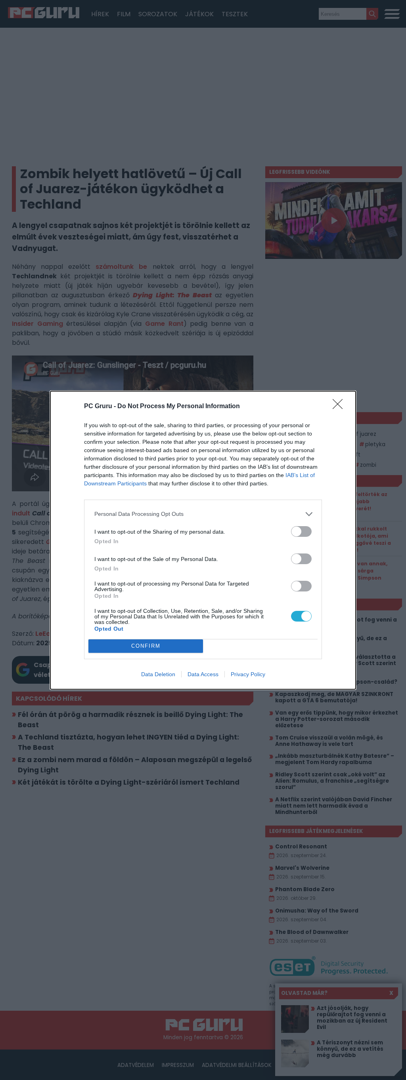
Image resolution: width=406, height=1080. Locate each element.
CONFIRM (146, 646)
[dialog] (203, 540)
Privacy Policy (248, 674)
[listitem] (203, 514)
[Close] (340, 406)
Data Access (203, 674)
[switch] (301, 531)
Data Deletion (158, 674)
